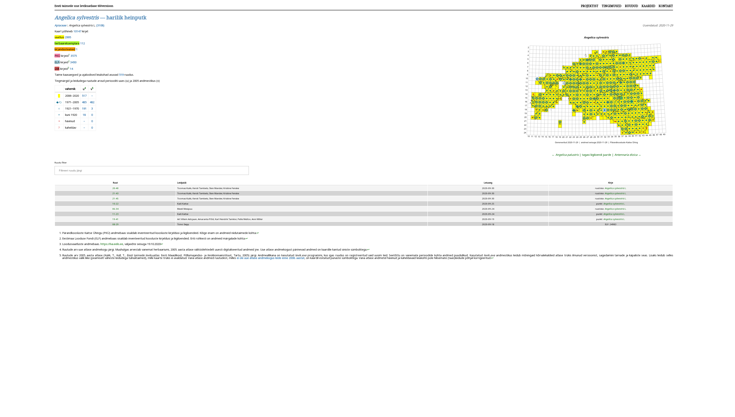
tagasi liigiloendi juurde (596, 155)
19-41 (115, 219)
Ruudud (631, 6)
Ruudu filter (61, 162)
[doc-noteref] (69, 56)
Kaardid (648, 6)
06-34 (115, 208)
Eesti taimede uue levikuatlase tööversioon (84, 5)
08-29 (115, 224)
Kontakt (666, 6)
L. (615, 188)
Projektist (589, 6)
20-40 (115, 188)
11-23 (115, 214)
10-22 (115, 203)
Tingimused (611, 6)
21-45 (115, 198)
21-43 (115, 193)
